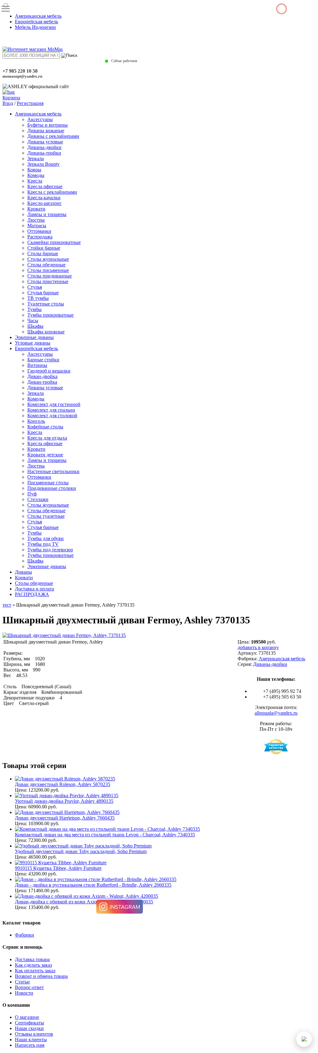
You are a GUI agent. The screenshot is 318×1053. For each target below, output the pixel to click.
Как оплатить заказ (35, 970)
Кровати (36, 208)
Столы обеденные (46, 264)
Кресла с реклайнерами (52, 192)
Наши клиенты (31, 1039)
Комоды (35, 175)
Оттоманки (39, 231)
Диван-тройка (42, 382)
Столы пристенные (47, 281)
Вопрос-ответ (29, 987)
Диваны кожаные (45, 130)
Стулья (34, 287)
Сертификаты (29, 1022)
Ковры (34, 169)
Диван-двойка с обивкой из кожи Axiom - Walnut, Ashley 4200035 (84, 901)
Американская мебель (38, 16)
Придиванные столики (51, 488)
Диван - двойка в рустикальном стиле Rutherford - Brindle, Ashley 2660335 (93, 885)
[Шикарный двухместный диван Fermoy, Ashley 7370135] (64, 635)
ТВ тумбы (38, 298)
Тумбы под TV (43, 544)
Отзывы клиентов (34, 1034)
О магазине (27, 1017)
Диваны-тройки (44, 153)
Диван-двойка (42, 376)
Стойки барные (43, 248)
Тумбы (34, 309)
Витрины (37, 365)
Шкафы (35, 326)
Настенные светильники (53, 471)
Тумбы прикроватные (50, 315)
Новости (24, 993)
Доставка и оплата (34, 588)
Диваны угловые (45, 141)
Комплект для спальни (51, 410)
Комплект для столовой (52, 415)
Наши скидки (29, 1028)
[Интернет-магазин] (32, 49)
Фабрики (24, 935)
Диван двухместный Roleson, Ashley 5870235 (62, 784)
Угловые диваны (32, 343)
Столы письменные (48, 270)
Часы (32, 320)
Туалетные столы (45, 303)
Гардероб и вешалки (48, 370)
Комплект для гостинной (53, 404)
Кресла (34, 180)
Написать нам (29, 1045)
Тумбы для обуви (45, 538)
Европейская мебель (36, 21)
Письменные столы (48, 482)
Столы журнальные (48, 259)
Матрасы (36, 225)
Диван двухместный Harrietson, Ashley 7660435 (65, 817)
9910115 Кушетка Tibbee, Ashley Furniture (58, 868)
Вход (7, 103)
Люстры (36, 220)
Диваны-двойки (44, 147)
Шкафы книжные (46, 331)
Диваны (23, 572)
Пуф (32, 493)
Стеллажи (37, 499)
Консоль (36, 421)
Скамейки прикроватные (54, 242)
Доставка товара (32, 959)
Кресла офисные (44, 186)
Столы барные (42, 253)
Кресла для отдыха (47, 438)
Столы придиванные (49, 275)
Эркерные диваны (34, 337)
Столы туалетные (46, 516)
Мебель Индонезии (35, 27)
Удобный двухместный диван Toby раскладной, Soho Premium (81, 851)
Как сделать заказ (33, 965)
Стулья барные (43, 292)
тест (6, 605)
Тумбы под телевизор (50, 549)
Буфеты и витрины (47, 125)
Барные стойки (43, 359)
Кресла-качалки (44, 197)
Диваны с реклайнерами (53, 136)
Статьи (22, 981)
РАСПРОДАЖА (32, 594)
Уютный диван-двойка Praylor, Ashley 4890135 (64, 801)
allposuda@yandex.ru (276, 713)
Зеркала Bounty (43, 164)
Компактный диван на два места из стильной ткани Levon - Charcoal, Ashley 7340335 (105, 834)
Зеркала (35, 158)
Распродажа (39, 236)
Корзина (11, 97)
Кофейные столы (45, 426)
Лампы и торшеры (46, 214)
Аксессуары (40, 119)
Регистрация (30, 103)
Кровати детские (45, 454)
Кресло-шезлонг (44, 203)
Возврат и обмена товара (41, 976)
